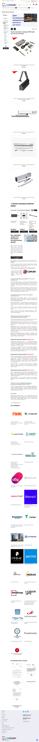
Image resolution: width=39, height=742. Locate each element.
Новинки (32, 7)
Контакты (12, 0)
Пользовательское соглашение (7, 729)
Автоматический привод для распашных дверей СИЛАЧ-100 (23, 132)
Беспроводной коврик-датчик (13, 222)
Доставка (3, 717)
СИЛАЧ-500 (20, 330)
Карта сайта (4, 732)
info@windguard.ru (26, 721)
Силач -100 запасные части (5, 36)
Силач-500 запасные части (6, 43)
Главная (3, 9)
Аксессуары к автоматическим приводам (6, 28)
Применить (6, 48)
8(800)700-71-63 (34, 0)
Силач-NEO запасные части (5, 39)
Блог (2, 722)
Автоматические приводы (6, 25)
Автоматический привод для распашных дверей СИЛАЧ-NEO (23, 164)
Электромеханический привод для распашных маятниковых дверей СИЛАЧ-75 (23, 65)
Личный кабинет (4, 720)
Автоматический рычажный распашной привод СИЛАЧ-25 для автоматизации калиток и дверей (24, 99)
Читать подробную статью (16, 257)
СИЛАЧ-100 (18, 329)
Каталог (3, 0)
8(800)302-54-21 (34, 1)
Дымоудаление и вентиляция (23, 7)
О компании (8, 0)
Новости (3, 724)
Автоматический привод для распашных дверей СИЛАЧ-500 (23, 197)
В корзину (14, 231)
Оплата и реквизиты (5, 719)
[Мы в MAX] (37, 740)
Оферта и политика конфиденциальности (8, 727)
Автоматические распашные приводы (8, 7)
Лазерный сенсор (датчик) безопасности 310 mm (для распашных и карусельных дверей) (32, 224)
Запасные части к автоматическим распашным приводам (6, 32)
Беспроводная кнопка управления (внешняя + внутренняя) (23, 223)
